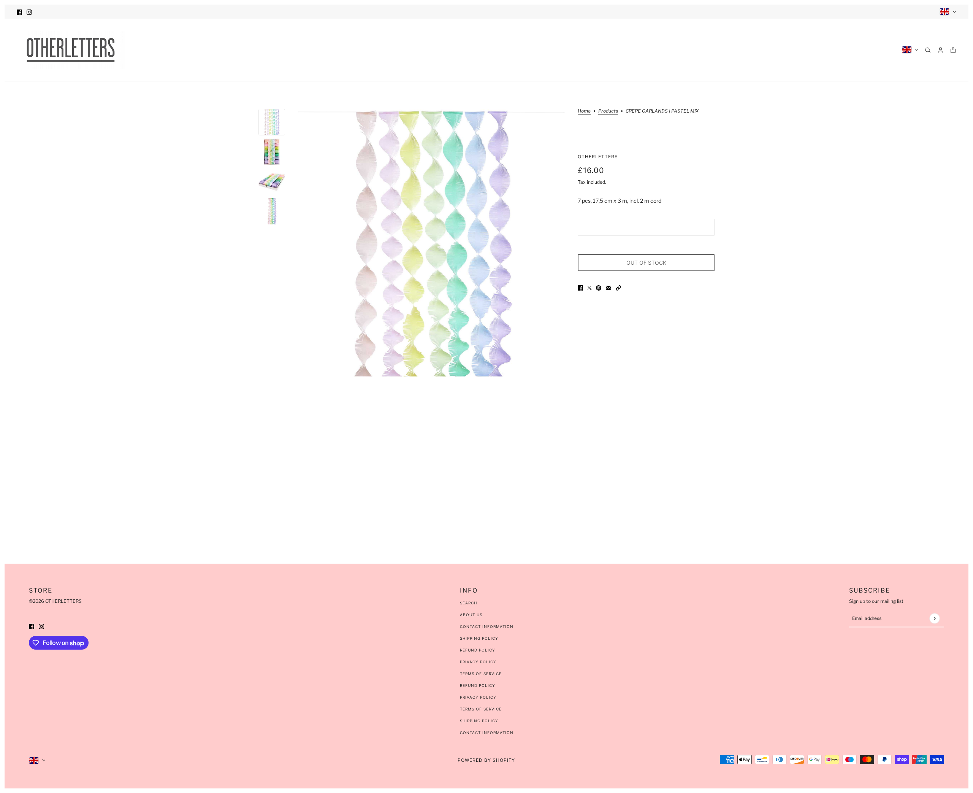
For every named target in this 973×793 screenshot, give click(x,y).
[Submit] (934, 618)
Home (584, 111)
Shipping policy (479, 720)
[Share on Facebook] (580, 287)
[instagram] (29, 12)
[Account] (940, 50)
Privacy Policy (478, 662)
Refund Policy (477, 650)
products (608, 111)
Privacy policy (478, 697)
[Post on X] (589, 287)
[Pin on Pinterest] (598, 287)
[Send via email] (608, 287)
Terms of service (481, 709)
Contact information (486, 732)
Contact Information (486, 626)
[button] (618, 287)
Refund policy (477, 685)
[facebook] (19, 12)
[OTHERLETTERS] (71, 50)
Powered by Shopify (486, 760)
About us (471, 614)
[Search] (928, 50)
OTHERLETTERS (598, 156)
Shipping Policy (479, 638)
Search (468, 603)
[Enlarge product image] (431, 243)
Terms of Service (481, 673)
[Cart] (953, 50)
